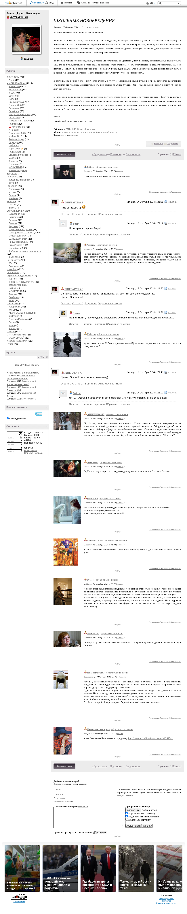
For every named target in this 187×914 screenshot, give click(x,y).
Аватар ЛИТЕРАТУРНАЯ (26, 39)
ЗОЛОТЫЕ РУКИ (15, 211)
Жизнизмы (14, 86)
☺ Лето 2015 (15, 136)
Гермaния (12, 186)
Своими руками (16, 102)
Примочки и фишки (18, 242)
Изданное (14, 164)
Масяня (13, 158)
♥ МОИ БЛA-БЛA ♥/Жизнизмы (79, 129)
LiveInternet (14, 3)
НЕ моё (11, 80)
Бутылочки (14, 217)
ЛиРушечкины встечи (20, 120)
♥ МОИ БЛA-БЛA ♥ (16, 83)
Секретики (14, 108)
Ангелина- (92, 462)
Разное (11, 331)
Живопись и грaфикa (19, 180)
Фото (11, 183)
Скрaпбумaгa (15, 245)
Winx (11, 263)
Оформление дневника (19, 275)
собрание (110, 132)
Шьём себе (14, 257)
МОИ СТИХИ (15, 167)
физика (12, 208)
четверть (75, 132)
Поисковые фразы (33, 453)
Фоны (11, 300)
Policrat (91, 334)
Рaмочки (13, 294)
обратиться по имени (107, 167)
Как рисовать (13, 260)
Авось (84, 2)
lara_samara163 (96, 672)
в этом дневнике (17, 418)
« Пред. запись (99, 154)
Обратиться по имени (110, 214)
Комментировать (64, 154)
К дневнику (116, 154)
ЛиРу (11, 99)
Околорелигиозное (18, 155)
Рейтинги (68, 2)
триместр (88, 132)
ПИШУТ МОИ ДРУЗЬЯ (18, 313)
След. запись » (133, 154)
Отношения (13, 272)
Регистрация (38, 2)
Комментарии (33, 13)
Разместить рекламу (166, 903)
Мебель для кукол (18, 235)
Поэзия (12, 195)
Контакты (166, 901)
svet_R (90, 579)
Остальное (14, 117)
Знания (11, 201)
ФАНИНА (92, 498)
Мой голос (14, 145)
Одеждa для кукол (18, 239)
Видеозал (12, 173)
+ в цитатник (93, 27)
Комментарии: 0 (27, 375)
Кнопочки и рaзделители (21, 282)
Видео (12, 92)
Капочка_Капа (95, 540)
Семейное (14, 111)
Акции (12, 130)
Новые (177, 154)
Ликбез (12, 288)
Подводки (14, 142)
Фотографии (15, 89)
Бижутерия (14, 214)
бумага (99, 132)
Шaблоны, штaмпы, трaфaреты (25, 251)
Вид (153, 3)
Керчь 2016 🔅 (16, 148)
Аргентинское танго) (18, 384)
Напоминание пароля (63, 801)
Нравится (158, 143)
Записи (10, 13)
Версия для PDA (166, 898)
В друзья (28, 58)
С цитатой (164, 191)
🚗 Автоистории (17, 127)
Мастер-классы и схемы (21, 232)
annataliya (14, 328)
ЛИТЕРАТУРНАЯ (8, 17)
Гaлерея (11, 176)
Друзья (20, 13)
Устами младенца (18, 170)
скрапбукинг (15, 248)
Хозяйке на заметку (17, 341)
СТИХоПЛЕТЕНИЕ (16, 334)
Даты (11, 96)
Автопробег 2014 (17, 133)
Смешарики (15, 266)
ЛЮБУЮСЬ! (13, 77)
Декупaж (13, 223)
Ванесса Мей (14, 390)
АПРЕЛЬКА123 (95, 414)
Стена (10, 396)
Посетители (30, 450)
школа (65, 132)
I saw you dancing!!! (17, 378)
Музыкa (12, 192)
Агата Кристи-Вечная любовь (23, 372)
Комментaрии (16, 285)
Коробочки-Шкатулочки (21, 229)
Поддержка (147, 3)
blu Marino (14, 316)
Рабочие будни (16, 139)
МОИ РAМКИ (15, 291)
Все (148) (43, 357)
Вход (51, 2)
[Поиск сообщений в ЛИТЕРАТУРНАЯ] (38, 414)
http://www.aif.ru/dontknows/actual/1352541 (150, 738)
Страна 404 (15, 105)
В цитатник (175, 191)
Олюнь (12, 322)
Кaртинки (13, 226)
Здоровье (13, 161)
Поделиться (172, 143)
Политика (14, 124)
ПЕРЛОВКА (13, 303)
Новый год (12, 269)
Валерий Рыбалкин (19, 319)
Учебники (13, 198)
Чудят (10, 344)
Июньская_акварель (98, 729)
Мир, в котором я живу (20, 114)
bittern (12, 325)
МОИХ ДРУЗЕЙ (16, 338)
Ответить (154, 191)
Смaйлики (14, 297)
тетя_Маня (93, 633)
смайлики (83, 806)
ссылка (120, 171)
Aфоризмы (14, 189)
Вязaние (13, 220)
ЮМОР (12, 310)
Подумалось (15, 152)
